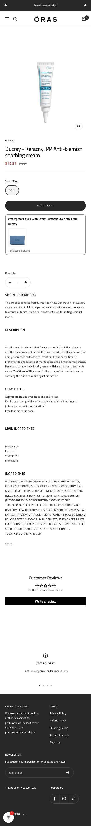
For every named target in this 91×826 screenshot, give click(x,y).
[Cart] (84, 19)
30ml (12, 190)
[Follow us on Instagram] (64, 798)
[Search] (15, 19)
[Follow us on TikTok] (73, 798)
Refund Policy (58, 720)
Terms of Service (59, 735)
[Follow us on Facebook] (54, 798)
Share (8, 544)
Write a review (45, 601)
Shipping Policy (59, 728)
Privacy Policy (58, 713)
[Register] (68, 772)
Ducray (10, 140)
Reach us (55, 742)
